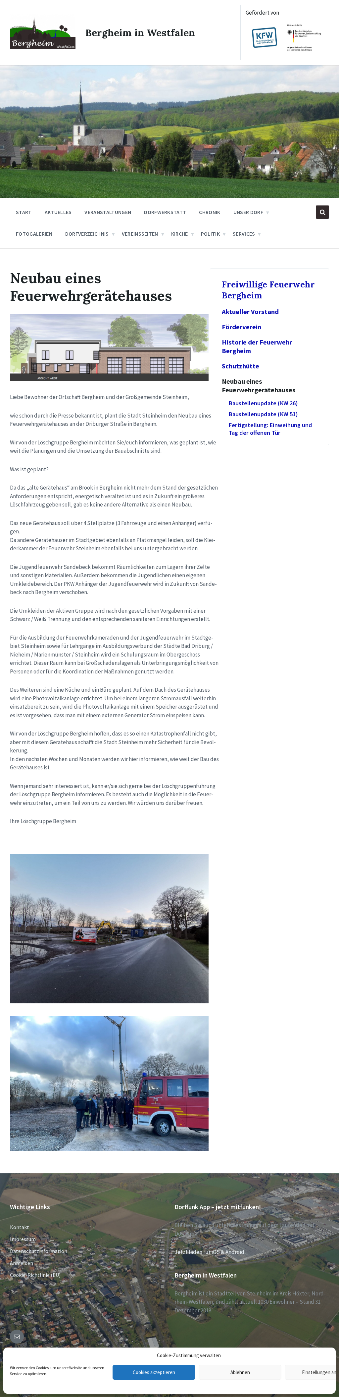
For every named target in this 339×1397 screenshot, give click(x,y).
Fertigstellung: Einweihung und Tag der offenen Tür (270, 428)
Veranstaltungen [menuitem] (107, 212)
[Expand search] (322, 212)
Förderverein (241, 327)
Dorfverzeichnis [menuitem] (87, 233)
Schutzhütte (240, 366)
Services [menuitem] (244, 233)
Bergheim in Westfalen (140, 32)
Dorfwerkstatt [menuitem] (165, 212)
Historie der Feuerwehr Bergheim (257, 346)
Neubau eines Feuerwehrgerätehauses (259, 385)
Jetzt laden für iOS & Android (209, 1252)
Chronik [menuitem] (209, 212)
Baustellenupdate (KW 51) (263, 414)
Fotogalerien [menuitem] (34, 233)
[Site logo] (42, 47)
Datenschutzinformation (38, 1251)
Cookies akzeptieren (154, 1372)
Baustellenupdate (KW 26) (263, 403)
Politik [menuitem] (210, 233)
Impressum (23, 1239)
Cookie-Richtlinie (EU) (35, 1275)
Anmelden (21, 1263)
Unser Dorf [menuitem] (248, 212)
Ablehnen (240, 1372)
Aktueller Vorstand (250, 311)
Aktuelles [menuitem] (58, 212)
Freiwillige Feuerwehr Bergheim (268, 290)
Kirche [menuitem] (179, 233)
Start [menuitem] (24, 212)
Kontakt (19, 1227)
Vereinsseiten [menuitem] (140, 233)
